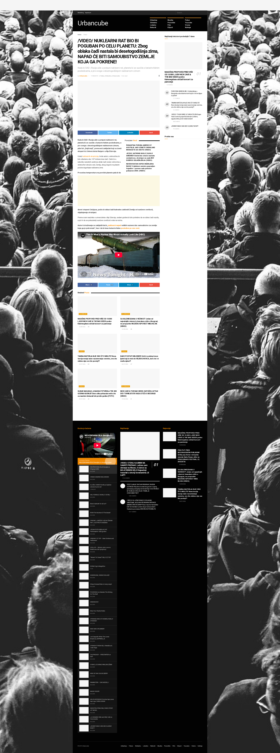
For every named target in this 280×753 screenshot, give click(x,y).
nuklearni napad (114, 225)
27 (131, 364)
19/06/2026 (124, 399)
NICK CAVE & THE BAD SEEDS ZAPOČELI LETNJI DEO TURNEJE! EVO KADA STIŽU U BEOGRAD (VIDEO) (139, 393)
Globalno (153, 23)
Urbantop (153, 20)
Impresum (88, 12)
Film (169, 25)
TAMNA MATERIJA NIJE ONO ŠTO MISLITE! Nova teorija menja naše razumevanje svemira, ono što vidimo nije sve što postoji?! (97, 358)
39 (88, 326)
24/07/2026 (82, 364)
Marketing (81, 12)
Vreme (187, 25)
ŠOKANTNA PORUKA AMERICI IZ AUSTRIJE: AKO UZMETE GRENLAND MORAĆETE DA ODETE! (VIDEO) (140, 147)
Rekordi (153, 27)
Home (79, 34)
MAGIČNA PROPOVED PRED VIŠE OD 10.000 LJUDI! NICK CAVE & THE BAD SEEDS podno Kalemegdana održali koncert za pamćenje (95, 321)
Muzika (170, 20)
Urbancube (93, 23)
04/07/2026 (124, 364)
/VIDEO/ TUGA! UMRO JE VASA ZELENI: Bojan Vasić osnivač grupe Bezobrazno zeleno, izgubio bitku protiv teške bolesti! (186, 117)
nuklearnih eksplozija (91, 156)
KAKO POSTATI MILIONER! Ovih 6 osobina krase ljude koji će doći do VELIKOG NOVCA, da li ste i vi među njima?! (139, 358)
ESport (170, 27)
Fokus (187, 20)
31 (131, 399)
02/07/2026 (82, 399)
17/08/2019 (94, 76)
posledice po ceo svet (130, 228)
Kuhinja (188, 27)
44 (88, 399)
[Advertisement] (140, 5)
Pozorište (171, 23)
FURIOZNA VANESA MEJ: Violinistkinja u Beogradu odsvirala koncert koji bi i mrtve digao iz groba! (186, 93)
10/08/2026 (82, 326)
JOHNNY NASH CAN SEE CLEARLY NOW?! (184, 126)
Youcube (188, 23)
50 (88, 364)
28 (131, 329)
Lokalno (153, 25)
